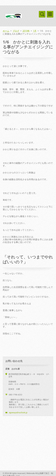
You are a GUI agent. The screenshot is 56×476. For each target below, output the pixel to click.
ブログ (16, 30)
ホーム (6, 30)
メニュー (50, 14)
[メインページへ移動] (13, 16)
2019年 (26, 30)
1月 (34, 30)
